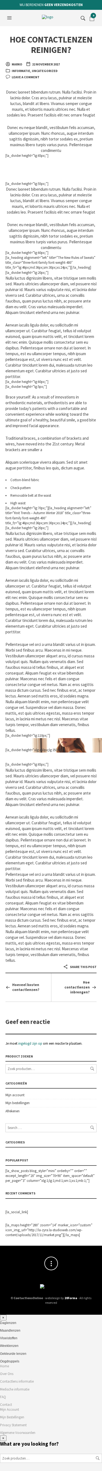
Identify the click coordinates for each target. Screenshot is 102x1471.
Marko (17, 64)
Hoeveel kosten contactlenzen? (25, 987)
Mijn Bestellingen (12, 1417)
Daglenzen (8, 1323)
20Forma (70, 1298)
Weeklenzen (9, 1346)
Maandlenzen (10, 1330)
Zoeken (92, 1068)
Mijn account (14, 1095)
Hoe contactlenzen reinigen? (51, 44)
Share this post (83, 967)
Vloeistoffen (8, 1338)
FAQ (3, 1397)
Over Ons (6, 1373)
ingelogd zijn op (30, 1043)
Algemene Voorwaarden (17, 1432)
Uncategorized (45, 71)
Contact (6, 1404)
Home (4, 1366)
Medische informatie (14, 1389)
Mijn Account (9, 1409)
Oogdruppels (9, 1361)
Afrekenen (12, 1111)
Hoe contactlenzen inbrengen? (77, 987)
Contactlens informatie (17, 1381)
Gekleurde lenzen (13, 1354)
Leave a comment (25, 77)
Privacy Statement (13, 1425)
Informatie (21, 71)
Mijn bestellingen (17, 1103)
